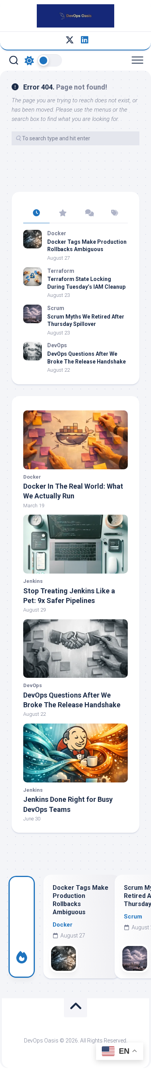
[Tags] (115, 213)
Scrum (55, 308)
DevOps (57, 345)
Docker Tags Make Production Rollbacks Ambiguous (80, 899)
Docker (56, 233)
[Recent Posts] (36, 213)
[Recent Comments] (89, 213)
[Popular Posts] (63, 213)
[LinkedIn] (84, 40)
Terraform (60, 271)
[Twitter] (69, 40)
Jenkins (33, 581)
